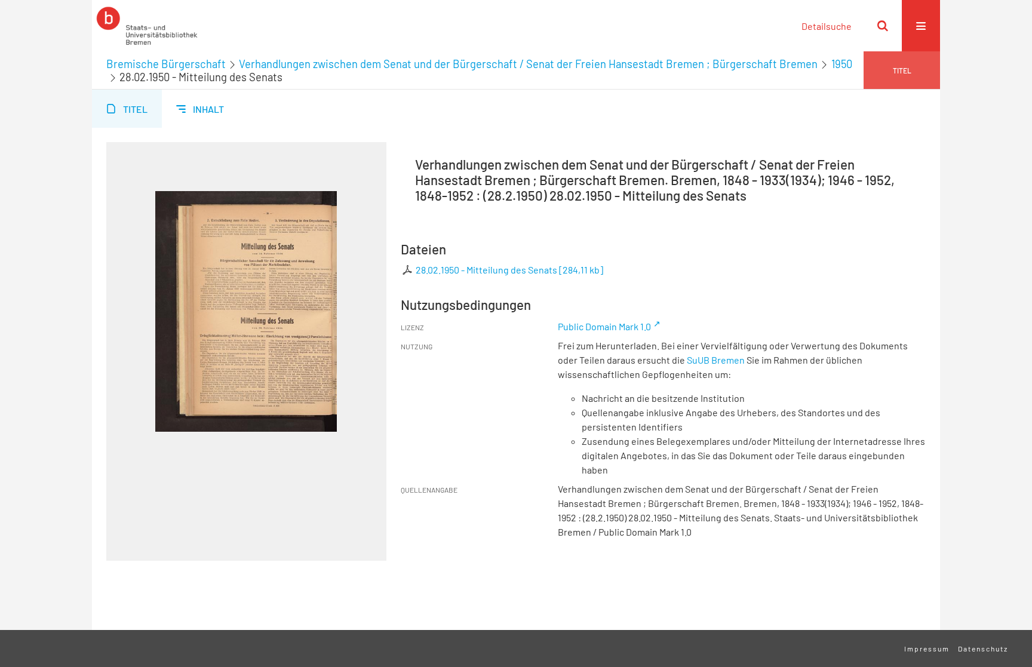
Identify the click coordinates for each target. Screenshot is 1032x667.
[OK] (883, 25)
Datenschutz (983, 648)
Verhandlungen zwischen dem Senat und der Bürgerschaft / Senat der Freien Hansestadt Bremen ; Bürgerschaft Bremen (528, 63)
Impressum (927, 648)
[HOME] (147, 26)
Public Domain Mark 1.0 (604, 326)
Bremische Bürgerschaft (166, 63)
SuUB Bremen (716, 359)
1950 (841, 63)
